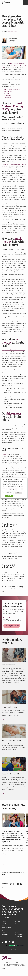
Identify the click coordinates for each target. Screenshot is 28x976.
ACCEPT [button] (9, 495)
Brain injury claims (12, 626)
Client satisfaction (5, 931)
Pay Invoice (5, 934)
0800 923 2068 (12, 620)
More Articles (19, 42)
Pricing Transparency (19, 936)
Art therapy (7, 93)
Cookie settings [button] (8, 492)
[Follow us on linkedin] (9, 942)
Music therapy (8, 91)
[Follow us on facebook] (6, 942)
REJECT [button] (18, 492)
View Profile (12, 42)
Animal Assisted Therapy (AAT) (12, 89)
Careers (16, 925)
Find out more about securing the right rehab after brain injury (12, 589)
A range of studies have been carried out (13, 350)
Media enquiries (18, 934)
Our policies (17, 930)
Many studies (5, 454)
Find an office (5, 929)
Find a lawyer (17, 921)
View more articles (8, 888)
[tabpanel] (13, 840)
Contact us (17, 932)
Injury (15, 31)
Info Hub (16, 923)
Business (4, 923)
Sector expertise (6, 927)
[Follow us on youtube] (13, 942)
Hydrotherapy (8, 97)
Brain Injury (10, 31)
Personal (4, 921)
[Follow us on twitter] (2, 942)
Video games (7, 95)
